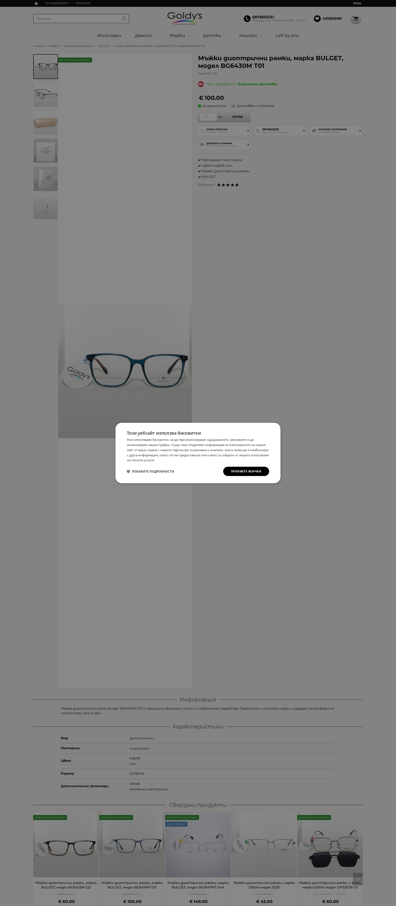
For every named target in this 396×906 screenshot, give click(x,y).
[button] (150, 471)
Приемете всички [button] (246, 471)
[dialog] (198, 453)
